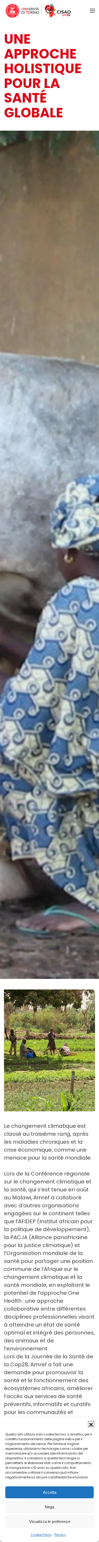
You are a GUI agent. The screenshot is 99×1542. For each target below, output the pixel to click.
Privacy (60, 1534)
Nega (49, 1507)
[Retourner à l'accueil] (38, 10)
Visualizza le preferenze (49, 1521)
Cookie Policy (41, 1534)
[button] (91, 1424)
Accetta (49, 1492)
